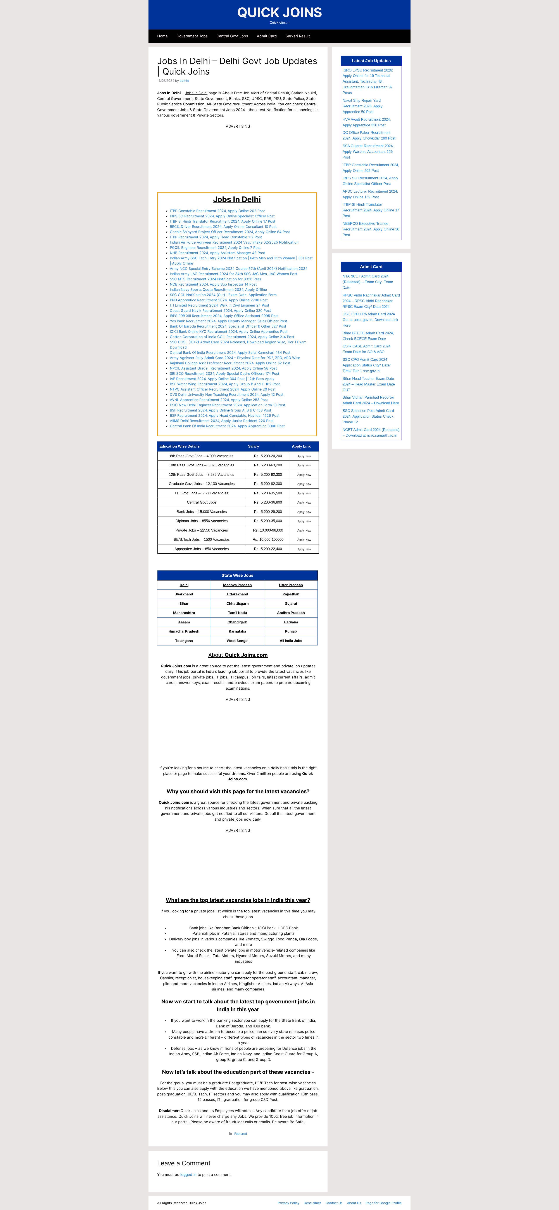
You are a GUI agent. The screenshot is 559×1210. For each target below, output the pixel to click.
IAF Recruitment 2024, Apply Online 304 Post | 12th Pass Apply (222, 379)
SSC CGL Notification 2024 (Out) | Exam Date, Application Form (223, 295)
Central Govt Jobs (232, 36)
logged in (188, 1174)
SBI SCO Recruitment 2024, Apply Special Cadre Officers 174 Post (224, 373)
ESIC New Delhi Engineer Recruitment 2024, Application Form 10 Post (227, 405)
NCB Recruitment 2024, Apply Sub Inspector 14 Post (213, 284)
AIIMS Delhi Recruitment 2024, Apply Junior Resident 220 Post (222, 420)
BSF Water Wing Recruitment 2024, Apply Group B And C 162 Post (225, 384)
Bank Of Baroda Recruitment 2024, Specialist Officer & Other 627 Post (228, 326)
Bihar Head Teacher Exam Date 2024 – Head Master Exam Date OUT (369, 384)
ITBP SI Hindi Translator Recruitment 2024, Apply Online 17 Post (222, 221)
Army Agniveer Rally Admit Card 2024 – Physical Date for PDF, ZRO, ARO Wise (235, 358)
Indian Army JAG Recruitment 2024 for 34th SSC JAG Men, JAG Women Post (233, 274)
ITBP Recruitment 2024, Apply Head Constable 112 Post (216, 237)
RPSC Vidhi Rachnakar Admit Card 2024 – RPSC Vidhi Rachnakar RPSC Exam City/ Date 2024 (371, 301)
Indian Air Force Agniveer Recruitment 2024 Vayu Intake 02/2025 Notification (234, 242)
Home (162, 36)
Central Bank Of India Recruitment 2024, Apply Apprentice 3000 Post (227, 426)
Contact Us (334, 1203)
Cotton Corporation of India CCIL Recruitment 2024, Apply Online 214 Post (232, 337)
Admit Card (267, 36)
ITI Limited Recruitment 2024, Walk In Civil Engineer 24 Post (219, 305)
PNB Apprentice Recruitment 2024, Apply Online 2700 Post (219, 300)
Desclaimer (312, 1203)
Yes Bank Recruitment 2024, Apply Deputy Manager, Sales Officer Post (228, 321)
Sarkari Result (298, 36)
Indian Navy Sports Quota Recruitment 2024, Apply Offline (218, 289)
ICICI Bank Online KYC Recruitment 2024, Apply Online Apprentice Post (229, 331)
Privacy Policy (288, 1203)
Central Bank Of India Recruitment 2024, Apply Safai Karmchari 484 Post (230, 352)
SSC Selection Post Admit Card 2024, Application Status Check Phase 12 (368, 416)
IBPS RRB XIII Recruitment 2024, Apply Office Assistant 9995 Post (224, 316)
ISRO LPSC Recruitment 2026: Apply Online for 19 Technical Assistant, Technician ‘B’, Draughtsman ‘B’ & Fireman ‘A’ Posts (368, 81)
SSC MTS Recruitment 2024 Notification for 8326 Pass (215, 279)
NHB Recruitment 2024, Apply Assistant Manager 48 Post (217, 253)
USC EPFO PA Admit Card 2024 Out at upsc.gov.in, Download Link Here (370, 320)
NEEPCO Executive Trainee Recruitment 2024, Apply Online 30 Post (371, 229)
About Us (354, 1203)
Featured (240, 1133)
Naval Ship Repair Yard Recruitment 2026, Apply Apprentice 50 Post (363, 106)
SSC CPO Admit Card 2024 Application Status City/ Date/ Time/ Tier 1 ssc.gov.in (367, 365)
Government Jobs (192, 36)
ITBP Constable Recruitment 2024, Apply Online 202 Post (217, 211)
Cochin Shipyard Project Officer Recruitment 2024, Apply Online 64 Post (230, 232)
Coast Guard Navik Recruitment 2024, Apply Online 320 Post (220, 310)
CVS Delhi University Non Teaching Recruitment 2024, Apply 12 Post (226, 394)
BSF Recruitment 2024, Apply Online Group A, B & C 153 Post (220, 410)
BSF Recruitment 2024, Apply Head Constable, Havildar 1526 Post (225, 415)
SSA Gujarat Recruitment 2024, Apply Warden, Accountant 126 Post (368, 151)
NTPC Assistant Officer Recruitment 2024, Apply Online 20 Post (223, 389)
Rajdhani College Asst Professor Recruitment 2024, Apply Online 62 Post (230, 363)
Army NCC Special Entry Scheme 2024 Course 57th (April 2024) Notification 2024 (238, 268)
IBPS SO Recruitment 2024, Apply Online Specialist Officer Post (222, 216)
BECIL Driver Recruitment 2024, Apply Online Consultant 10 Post (223, 226)
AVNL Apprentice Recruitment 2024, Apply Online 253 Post (219, 400)
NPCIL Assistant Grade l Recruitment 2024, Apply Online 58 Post (223, 368)
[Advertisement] (238, 160)
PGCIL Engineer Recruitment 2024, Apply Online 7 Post (215, 247)
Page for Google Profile (384, 1203)
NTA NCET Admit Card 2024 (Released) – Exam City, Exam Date (368, 282)
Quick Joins (279, 12)
